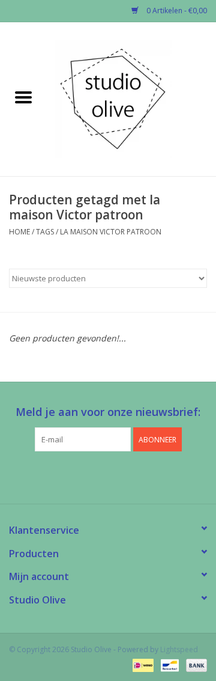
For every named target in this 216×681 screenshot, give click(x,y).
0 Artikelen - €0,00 (176, 10)
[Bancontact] (168, 664)
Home (19, 232)
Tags (45, 232)
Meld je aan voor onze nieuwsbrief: (108, 412)
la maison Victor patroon (110, 232)
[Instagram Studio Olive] (129, 476)
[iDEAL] (141, 664)
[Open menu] (23, 97)
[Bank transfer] (194, 664)
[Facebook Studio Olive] (86, 476)
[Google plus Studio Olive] (108, 476)
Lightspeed (179, 649)
